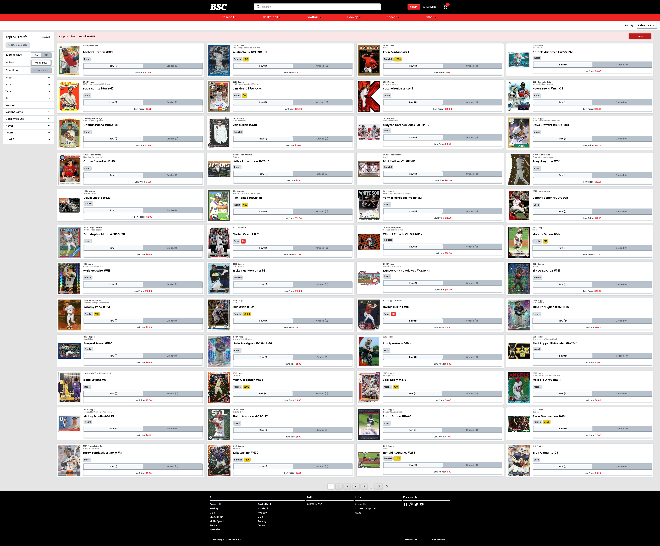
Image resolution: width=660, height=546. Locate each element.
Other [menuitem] (429, 17)
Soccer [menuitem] (392, 17)
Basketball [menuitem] (270, 17)
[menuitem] (28, 78)
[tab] (36, 55)
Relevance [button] (644, 25)
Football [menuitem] (312, 17)
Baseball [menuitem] (228, 17)
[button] (445, 7)
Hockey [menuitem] (352, 17)
